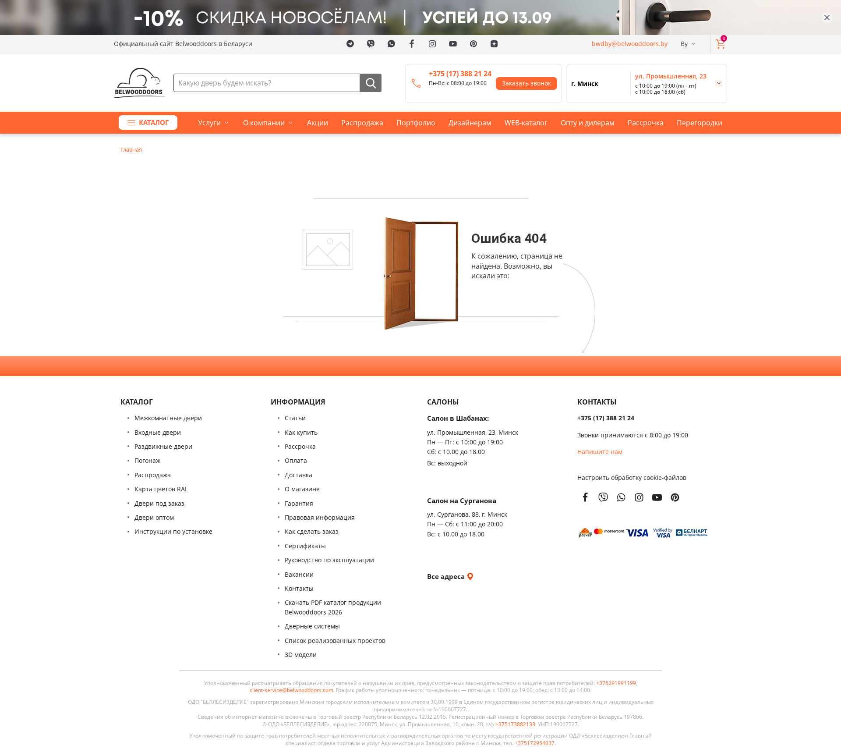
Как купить (301, 432)
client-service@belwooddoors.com (291, 690)
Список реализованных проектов (335, 640)
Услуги (209, 123)
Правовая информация (320, 517)
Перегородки (699, 123)
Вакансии (299, 574)
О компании (264, 123)
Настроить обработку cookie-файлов (631, 477)
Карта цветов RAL (161, 489)
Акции (317, 123)
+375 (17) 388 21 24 (460, 74)
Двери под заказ (159, 503)
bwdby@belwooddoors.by (630, 43)
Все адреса (446, 576)
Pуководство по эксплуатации (329, 560)
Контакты (299, 588)
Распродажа (362, 123)
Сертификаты (305, 546)
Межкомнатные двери (168, 418)
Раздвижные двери (163, 446)
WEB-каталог (526, 123)
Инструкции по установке (173, 531)
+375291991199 (616, 683)
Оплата (296, 460)
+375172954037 (535, 743)
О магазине (302, 489)
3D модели (301, 654)
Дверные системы (312, 626)
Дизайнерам (470, 123)
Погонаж (147, 460)
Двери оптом (154, 517)
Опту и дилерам (588, 123)
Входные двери (157, 432)
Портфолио (415, 123)
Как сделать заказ (312, 531)
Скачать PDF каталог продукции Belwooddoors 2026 (333, 607)
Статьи (295, 418)
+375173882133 (515, 724)
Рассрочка (646, 123)
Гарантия (299, 503)
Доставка (298, 475)
